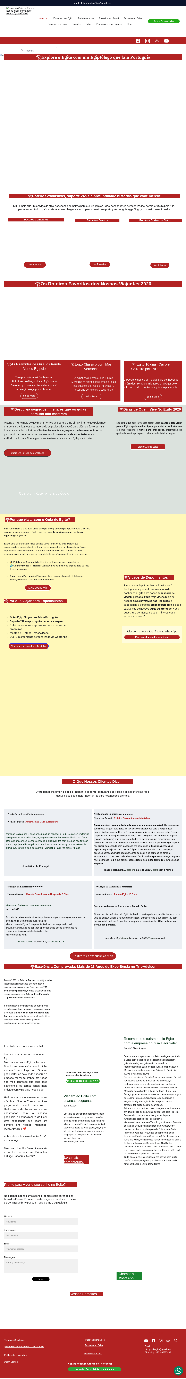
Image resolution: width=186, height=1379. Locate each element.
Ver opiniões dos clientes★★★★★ (83, 1081)
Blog (129, 24)
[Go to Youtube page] (166, 41)
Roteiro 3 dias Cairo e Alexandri (41, 821)
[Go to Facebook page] (139, 41)
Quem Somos (11, 1361)
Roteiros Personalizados (164, 21)
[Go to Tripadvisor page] (158, 41)
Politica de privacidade (16, 1355)
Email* (7, 1243)
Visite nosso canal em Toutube (28, 646)
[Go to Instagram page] (149, 41)
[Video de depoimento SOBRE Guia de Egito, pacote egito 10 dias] (29, 760)
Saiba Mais (29, 395)
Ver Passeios (100, 264)
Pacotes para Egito (63, 18)
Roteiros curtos (86, 18)
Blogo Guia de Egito (148, 446)
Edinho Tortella (25, 941)
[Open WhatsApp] (178, 1371)
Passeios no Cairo (133, 18)
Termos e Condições (14, 1340)
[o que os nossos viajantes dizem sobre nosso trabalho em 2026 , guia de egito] (157, 760)
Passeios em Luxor (57, 24)
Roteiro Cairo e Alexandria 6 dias (132, 818)
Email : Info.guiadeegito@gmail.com (93, 2)
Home (40, 18)
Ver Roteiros (160, 265)
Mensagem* (10, 1257)
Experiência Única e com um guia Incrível (23, 1046)
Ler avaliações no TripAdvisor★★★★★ (94, 1369)
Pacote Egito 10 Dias (125, 894)
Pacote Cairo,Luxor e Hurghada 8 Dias (47, 894)
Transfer (76, 24)
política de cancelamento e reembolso (24, 1346)
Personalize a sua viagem (109, 24)
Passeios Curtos (93, 1353)
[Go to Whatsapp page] (175, 1340)
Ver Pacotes (35, 264)
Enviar (41, 1279)
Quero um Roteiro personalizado (27, 453)
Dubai (88, 24)
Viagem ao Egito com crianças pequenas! (28, 905)
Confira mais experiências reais (93, 956)
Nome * (8, 1216)
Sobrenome (10, 1230)
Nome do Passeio (104, 818)
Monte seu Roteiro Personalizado (152, 637)
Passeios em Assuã (109, 18)
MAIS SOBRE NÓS (37, 587)
